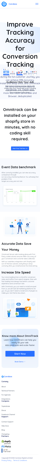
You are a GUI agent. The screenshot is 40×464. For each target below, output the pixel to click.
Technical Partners (8, 391)
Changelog (5, 434)
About (3, 387)
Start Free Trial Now (19, 148)
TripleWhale (5, 406)
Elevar (3, 410)
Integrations (5, 399)
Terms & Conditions (20, 460)
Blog (3, 430)
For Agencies (6, 395)
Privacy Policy (6, 460)
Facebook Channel (8, 414)
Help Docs (5, 426)
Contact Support (7, 422)
